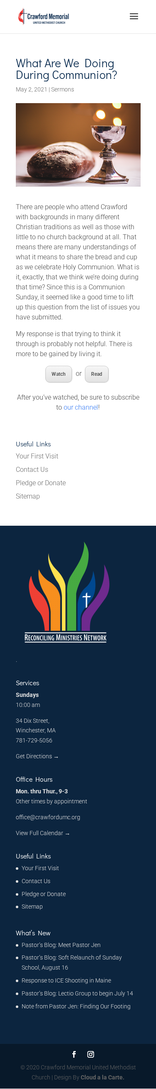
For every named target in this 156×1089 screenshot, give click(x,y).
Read (96, 374)
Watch (59, 374)
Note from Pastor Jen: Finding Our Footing (76, 1006)
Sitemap (28, 496)
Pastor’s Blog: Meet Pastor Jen (61, 945)
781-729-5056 (34, 740)
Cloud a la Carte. (101, 1077)
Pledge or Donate (41, 483)
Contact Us (32, 470)
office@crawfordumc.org (48, 817)
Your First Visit (37, 456)
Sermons (62, 89)
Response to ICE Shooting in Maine (66, 980)
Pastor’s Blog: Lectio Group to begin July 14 (77, 993)
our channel (81, 407)
